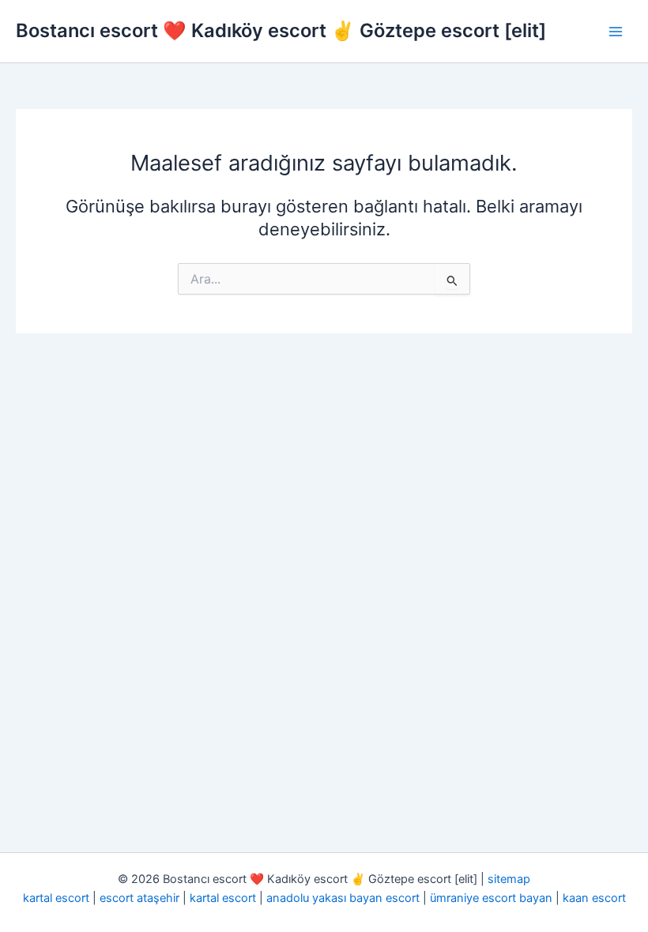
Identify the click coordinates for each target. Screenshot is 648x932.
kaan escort (594, 898)
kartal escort (56, 898)
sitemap (509, 879)
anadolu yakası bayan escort (343, 898)
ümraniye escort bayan (491, 898)
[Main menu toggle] (615, 31)
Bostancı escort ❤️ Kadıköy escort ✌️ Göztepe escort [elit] (281, 30)
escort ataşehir (139, 898)
